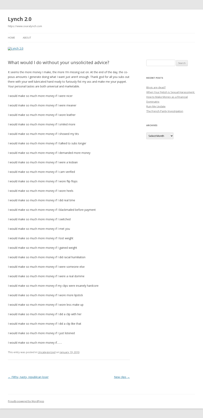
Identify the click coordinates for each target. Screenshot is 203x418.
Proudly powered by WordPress (26, 401)
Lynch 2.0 (20, 19)
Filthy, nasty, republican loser (28, 377)
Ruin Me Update (156, 106)
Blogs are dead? (156, 87)
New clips (122, 377)
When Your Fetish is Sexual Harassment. (170, 92)
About (27, 37)
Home (11, 37)
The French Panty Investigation (164, 111)
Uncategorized (47, 352)
